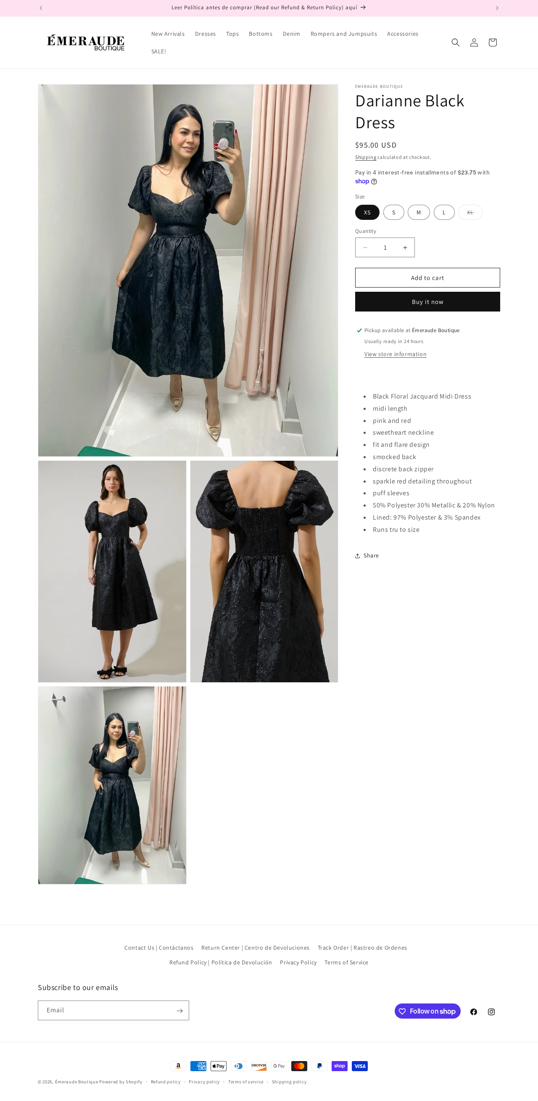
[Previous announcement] (41, 8)
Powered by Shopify (120, 1082)
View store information (395, 354)
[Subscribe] (179, 1011)
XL (475, 214)
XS (367, 212)
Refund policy (166, 1081)
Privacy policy (204, 1081)
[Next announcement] (497, 8)
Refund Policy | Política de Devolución (220, 962)
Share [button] (371, 555)
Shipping (366, 157)
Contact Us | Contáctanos (158, 947)
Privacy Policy (298, 962)
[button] (455, 42)
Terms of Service (346, 962)
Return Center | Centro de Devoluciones (255, 947)
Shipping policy (289, 1081)
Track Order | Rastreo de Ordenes (362, 947)
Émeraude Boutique (77, 1082)
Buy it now (428, 302)
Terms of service (246, 1081)
